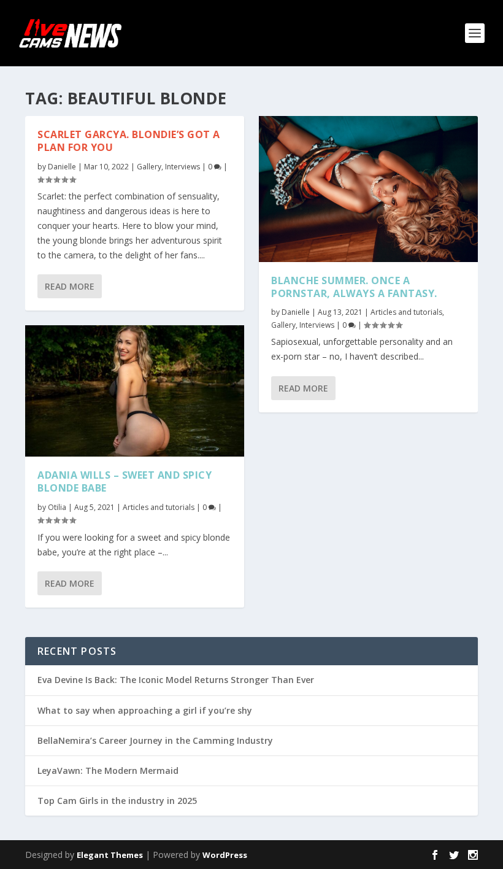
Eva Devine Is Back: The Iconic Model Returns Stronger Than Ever (175, 680)
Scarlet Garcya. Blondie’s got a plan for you (128, 141)
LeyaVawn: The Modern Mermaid (108, 770)
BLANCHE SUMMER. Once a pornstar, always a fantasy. (354, 287)
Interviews (182, 166)
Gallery (149, 166)
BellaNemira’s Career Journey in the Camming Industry (155, 740)
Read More (69, 286)
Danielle (62, 166)
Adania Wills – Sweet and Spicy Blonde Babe (124, 481)
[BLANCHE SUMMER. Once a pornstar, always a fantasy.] (368, 189)
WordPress (224, 854)
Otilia (57, 507)
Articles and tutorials (158, 507)
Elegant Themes (110, 854)
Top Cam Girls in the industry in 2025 (117, 800)
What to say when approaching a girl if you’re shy (144, 710)
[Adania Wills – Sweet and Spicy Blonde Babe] (134, 391)
